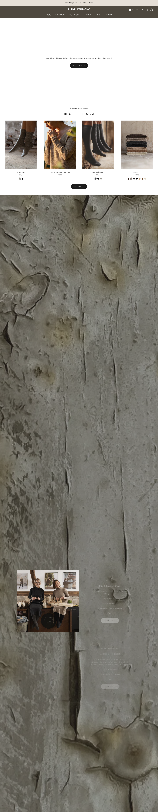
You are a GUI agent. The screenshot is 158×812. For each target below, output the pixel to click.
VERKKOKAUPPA (60, 15)
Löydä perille (110, 620)
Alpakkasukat (21, 172)
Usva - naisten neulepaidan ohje (60, 172)
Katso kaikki (79, 187)
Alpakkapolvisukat (98, 172)
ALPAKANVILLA (88, 15)
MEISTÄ (99, 15)
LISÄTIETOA (109, 15)
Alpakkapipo (136, 172)
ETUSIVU (48, 15)
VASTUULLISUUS (74, 15)
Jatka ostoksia (79, 65)
